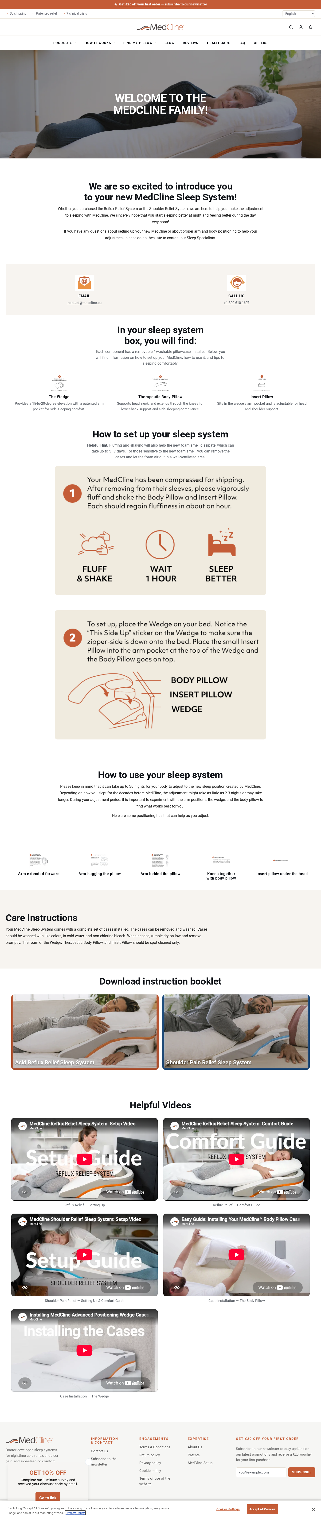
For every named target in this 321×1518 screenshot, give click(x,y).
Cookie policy (150, 1471)
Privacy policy (150, 1463)
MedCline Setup (200, 1463)
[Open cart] (310, 27)
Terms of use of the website (154, 1481)
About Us (195, 1447)
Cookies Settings (228, 1509)
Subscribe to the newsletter (104, 1461)
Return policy (149, 1455)
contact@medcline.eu (84, 303)
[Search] (291, 27)
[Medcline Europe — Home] (160, 27)
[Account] (300, 27)
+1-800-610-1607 (236, 303)
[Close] (313, 1509)
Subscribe (302, 1472)
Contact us (99, 1451)
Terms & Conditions (154, 1447)
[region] (160, 1509)
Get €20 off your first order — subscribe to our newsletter (163, 4)
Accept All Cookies (262, 1509)
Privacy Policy (75, 1513)
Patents (194, 1455)
